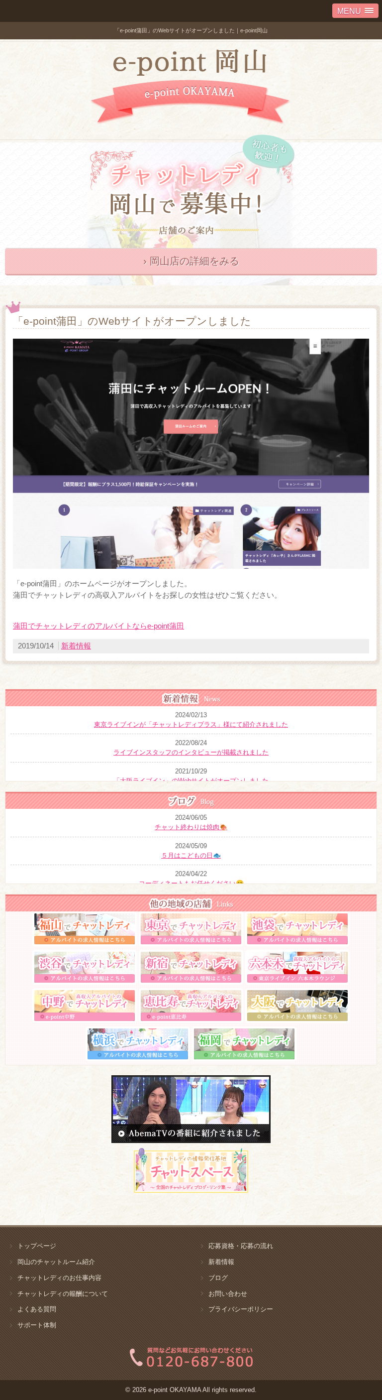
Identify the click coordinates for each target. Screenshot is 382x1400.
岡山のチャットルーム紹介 (56, 1262)
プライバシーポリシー (240, 1309)
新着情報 (76, 645)
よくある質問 (36, 1309)
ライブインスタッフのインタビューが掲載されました (191, 752)
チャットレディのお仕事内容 (59, 1277)
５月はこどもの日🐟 (191, 855)
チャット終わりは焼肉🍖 (191, 827)
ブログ (218, 1277)
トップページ (36, 1246)
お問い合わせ (227, 1293)
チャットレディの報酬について (62, 1293)
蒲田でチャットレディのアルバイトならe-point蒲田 (98, 626)
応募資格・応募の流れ (240, 1246)
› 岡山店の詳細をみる (191, 260)
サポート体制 (36, 1325)
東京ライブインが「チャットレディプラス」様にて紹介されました (191, 724)
